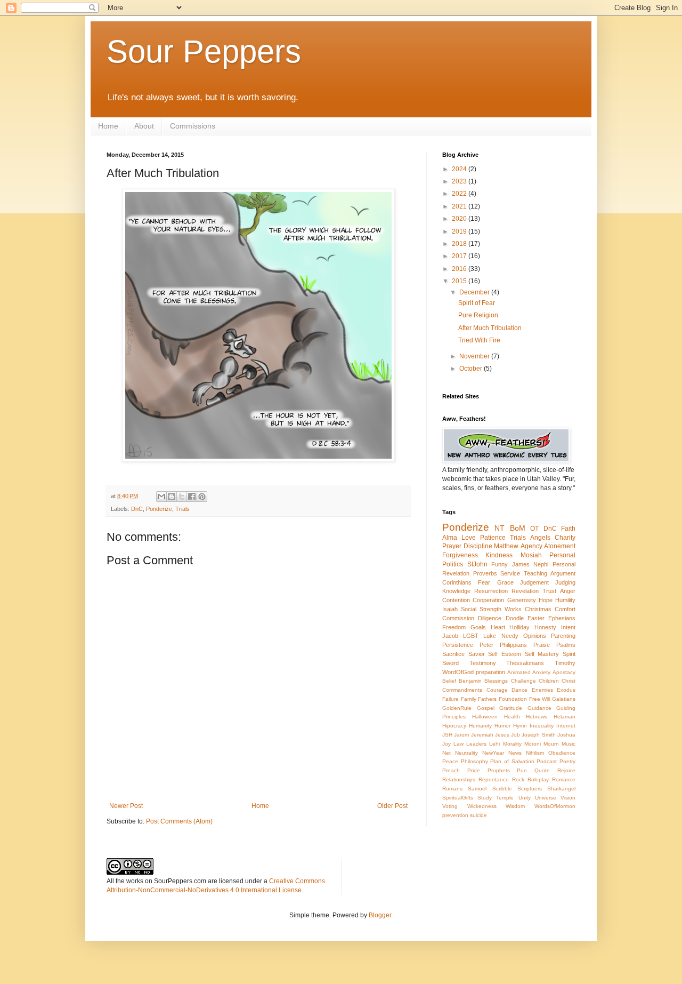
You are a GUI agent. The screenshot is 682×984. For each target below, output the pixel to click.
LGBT (470, 636)
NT (499, 528)
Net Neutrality (460, 753)
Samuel (477, 788)
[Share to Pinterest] (202, 496)
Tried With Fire (479, 340)
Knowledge (456, 591)
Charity (565, 537)
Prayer (451, 546)
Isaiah (450, 609)
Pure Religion (478, 315)
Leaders (476, 744)
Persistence (457, 645)
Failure (450, 699)
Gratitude (510, 708)
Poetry (567, 761)
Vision (568, 798)
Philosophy (474, 761)
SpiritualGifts (457, 798)
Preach (451, 770)
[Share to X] (181, 496)
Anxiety (541, 672)
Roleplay (538, 779)
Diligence (489, 618)
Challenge (523, 681)
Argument (562, 573)
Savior (476, 654)
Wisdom (515, 806)
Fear (484, 582)
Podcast (547, 761)
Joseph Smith (538, 735)
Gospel (485, 708)
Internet (565, 726)
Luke (489, 636)
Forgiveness (460, 555)
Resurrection (491, 591)
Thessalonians (525, 663)
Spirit (569, 654)
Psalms (565, 645)
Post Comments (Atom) (179, 821)
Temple (505, 798)
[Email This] (161, 496)
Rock (518, 779)
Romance (563, 779)
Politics (452, 564)
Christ (568, 681)
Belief (449, 681)
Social (468, 609)
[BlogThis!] (171, 496)
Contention (456, 600)
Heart (498, 627)
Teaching (535, 573)
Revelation (525, 591)
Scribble (502, 788)
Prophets (499, 770)
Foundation (513, 699)
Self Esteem (504, 654)
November (475, 356)
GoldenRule (457, 708)
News (515, 753)
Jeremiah (482, 735)
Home (108, 126)
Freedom (454, 627)
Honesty (545, 627)
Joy (446, 744)
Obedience (561, 753)
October (471, 368)
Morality (512, 744)
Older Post (392, 806)
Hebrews (536, 716)
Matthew (506, 546)
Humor (502, 726)
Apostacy (564, 672)
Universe (545, 798)
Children (549, 681)
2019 (460, 231)
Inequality (542, 726)
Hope (546, 600)
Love (468, 537)
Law (458, 744)
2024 (460, 169)
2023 (460, 181)
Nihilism (535, 753)
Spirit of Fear (476, 303)
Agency (531, 546)
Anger (567, 591)
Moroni (532, 744)
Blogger (380, 915)
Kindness (499, 555)
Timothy (565, 663)
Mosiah (531, 555)
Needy (509, 636)
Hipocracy (454, 726)
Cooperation (488, 600)
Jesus (502, 735)
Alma (449, 537)
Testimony (482, 663)
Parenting (563, 636)
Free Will (539, 699)
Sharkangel (561, 788)
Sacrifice (453, 654)
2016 (460, 269)
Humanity (480, 726)
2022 (460, 193)
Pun (522, 770)
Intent (568, 627)
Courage (497, 690)
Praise (541, 645)
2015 (460, 281)
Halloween (485, 716)
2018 (460, 243)
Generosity (521, 600)
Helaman (564, 716)
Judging (565, 582)
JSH (447, 735)
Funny (499, 564)
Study (484, 798)
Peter (486, 645)
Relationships (458, 779)
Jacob (450, 636)
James (521, 564)
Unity (524, 798)
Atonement (559, 546)
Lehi (494, 744)
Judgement (534, 582)
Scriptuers (529, 788)
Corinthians (457, 582)
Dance (519, 690)
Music (568, 744)
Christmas (538, 609)
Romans (452, 788)
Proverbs (485, 573)
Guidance (539, 708)
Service (510, 573)
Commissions (192, 126)
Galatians (563, 699)
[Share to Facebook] (191, 496)
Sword (450, 663)
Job (515, 735)
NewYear (493, 753)
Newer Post (126, 806)
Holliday (519, 627)
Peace (450, 761)
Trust (549, 591)
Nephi (540, 564)
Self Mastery (542, 654)
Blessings (496, 681)
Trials (182, 509)
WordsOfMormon (554, 806)
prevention (455, 815)
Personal (562, 555)
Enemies (542, 690)
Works (513, 609)
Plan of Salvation (512, 761)
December (475, 292)
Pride (473, 770)
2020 (460, 218)
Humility (565, 600)
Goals (478, 627)
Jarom (461, 735)
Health (512, 716)
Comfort (565, 609)
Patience (493, 537)
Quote (542, 770)
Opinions (534, 636)
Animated (519, 672)
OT (534, 528)
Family (468, 699)
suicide (478, 815)
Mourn (551, 744)
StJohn (477, 564)
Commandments (462, 690)
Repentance (493, 779)
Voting (450, 806)
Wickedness (482, 806)
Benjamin (470, 681)
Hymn (520, 726)
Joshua (566, 735)
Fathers (487, 699)
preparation (490, 672)
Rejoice (566, 770)
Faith (568, 528)
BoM (517, 528)
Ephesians (561, 618)
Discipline (478, 546)
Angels (540, 537)
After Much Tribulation (490, 328)
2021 (460, 206)
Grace (505, 582)
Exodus (566, 690)
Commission (458, 618)
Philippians (513, 645)
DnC (137, 509)
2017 (460, 256)
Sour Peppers (204, 51)
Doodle (515, 618)
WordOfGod (458, 672)
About (144, 126)
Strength (490, 609)
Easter (536, 618)
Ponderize (159, 509)
